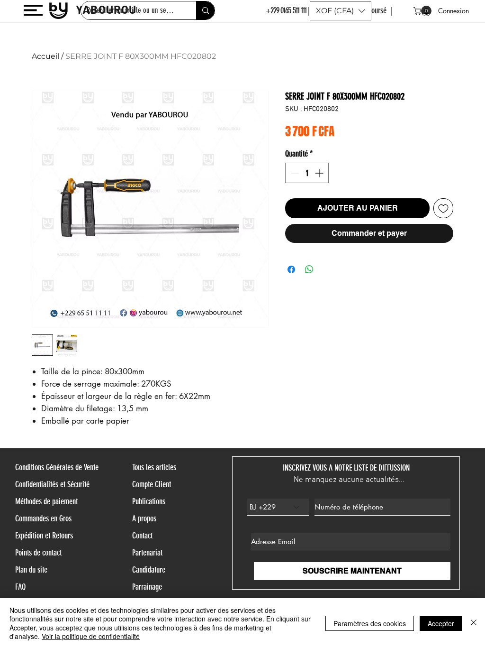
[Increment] (320, 173)
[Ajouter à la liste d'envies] (443, 208)
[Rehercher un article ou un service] (205, 10)
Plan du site (31, 570)
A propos (144, 518)
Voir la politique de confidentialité (91, 636)
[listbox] (340, 10)
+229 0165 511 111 (286, 10)
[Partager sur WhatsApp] (309, 269)
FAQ (20, 587)
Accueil (45, 56)
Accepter (441, 623)
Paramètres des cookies (369, 623)
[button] (33, 10)
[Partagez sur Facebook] (291, 269)
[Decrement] (294, 173)
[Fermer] (473, 623)
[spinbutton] (307, 173)
